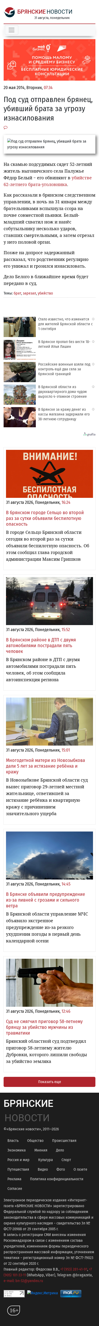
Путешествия (18, 1169)
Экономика (16, 1150)
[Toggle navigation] (11, 30)
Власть (13, 1140)
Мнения (40, 1150)
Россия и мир (18, 1159)
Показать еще (49, 1081)
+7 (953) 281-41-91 (73, 1269)
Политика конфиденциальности (56, 1179)
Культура (45, 1159)
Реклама (14, 1179)
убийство (45, 293)
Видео (43, 1169)
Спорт (66, 1159)
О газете (80, 1169)
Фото (60, 1169)
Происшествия (64, 1140)
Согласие (14, 1188)
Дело (60, 1150)
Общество (35, 1140)
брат (17, 293)
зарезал (29, 293)
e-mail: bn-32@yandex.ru (23, 1280)
